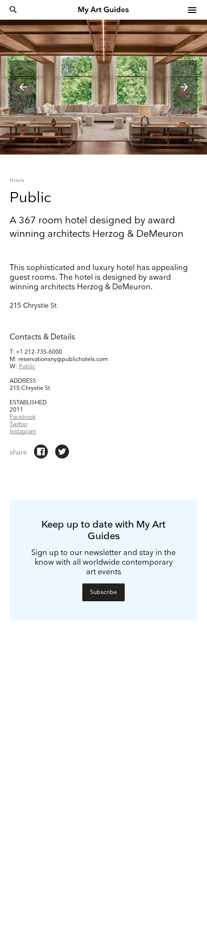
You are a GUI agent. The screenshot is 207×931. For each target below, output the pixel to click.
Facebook (23, 417)
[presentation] (23, 87)
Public (27, 366)
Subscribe (103, 592)
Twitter (18, 424)
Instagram (23, 431)
